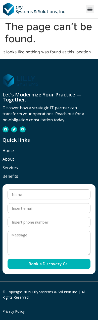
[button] (90, 9)
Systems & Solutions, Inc (40, 9)
